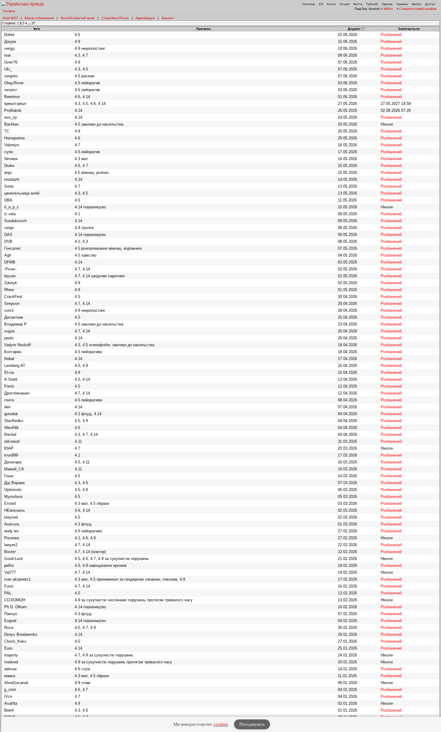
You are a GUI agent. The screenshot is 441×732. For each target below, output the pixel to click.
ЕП (321, 4)
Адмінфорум (145, 18)
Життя (357, 4)
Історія (344, 4)
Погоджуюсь (252, 724)
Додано (354, 29)
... (30, 23)
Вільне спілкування (39, 18)
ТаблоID (372, 4)
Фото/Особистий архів (77, 18)
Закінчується (408, 29)
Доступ (430, 4)
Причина (203, 29)
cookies (221, 724)
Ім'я (37, 29)
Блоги (331, 4)
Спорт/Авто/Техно (115, 18)
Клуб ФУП (10, 18)
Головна (9, 11)
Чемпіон (402, 4)
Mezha (416, 4)
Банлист (168, 18)
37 (33, 23)
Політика (308, 4)
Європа (387, 4)
